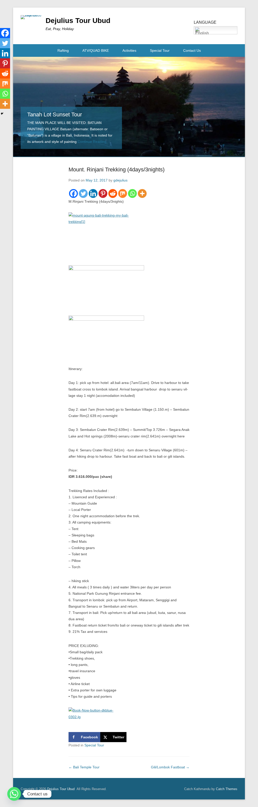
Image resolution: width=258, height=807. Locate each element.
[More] (142, 193)
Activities (129, 50)
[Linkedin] (93, 193)
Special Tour (160, 50)
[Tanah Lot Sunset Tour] (129, 107)
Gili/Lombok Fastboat (170, 767)
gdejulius (120, 180)
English (202, 32)
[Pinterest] (103, 193)
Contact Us (192, 50)
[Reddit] (112, 193)
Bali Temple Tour (84, 767)
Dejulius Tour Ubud (78, 20)
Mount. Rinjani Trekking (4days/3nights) (117, 169)
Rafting (63, 50)
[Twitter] (83, 193)
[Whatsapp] (132, 193)
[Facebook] (73, 193)
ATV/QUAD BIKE (95, 50)
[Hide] (2, 114)
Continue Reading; (92, 142)
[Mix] (122, 193)
